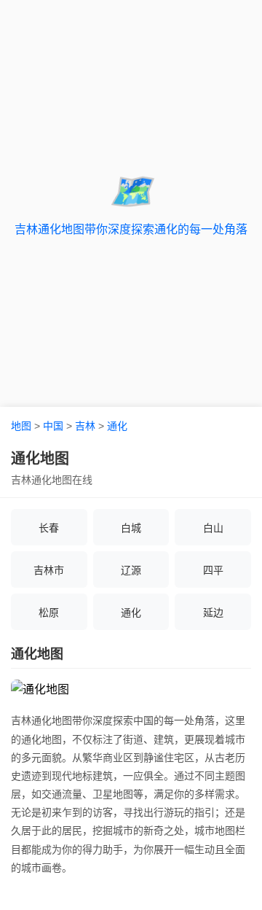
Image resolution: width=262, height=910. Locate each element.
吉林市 (48, 570)
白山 (213, 528)
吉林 (85, 426)
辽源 (131, 570)
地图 (21, 426)
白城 (131, 528)
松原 (49, 612)
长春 (49, 528)
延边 (213, 612)
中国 (53, 426)
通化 (117, 426)
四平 (213, 570)
